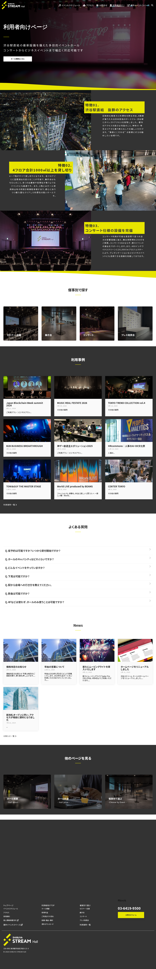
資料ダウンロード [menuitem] (48, 924)
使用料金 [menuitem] (45, 912)
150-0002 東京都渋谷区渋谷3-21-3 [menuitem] (16, 948)
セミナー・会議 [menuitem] (85, 908)
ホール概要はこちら (18, 59)
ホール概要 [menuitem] (45, 908)
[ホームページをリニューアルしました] (135, 650)
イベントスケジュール (71, 5)
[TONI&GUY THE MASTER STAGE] (27, 471)
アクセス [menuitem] (6, 912)
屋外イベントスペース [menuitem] (11, 924)
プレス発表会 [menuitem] (84, 920)
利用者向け (118, 5)
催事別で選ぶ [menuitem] (85, 905)
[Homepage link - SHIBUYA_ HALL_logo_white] (20, 944)
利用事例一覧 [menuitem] (85, 924)
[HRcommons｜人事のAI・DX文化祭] (129, 430)
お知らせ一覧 (9, 736)
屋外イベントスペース (140, 5)
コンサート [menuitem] (83, 916)
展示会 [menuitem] (82, 912)
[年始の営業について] (59, 650)
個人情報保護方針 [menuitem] (9, 920)
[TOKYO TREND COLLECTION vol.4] (129, 387)
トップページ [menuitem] (8, 905)
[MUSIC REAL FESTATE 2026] (78, 387)
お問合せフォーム (131, 915)
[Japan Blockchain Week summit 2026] (27, 387)
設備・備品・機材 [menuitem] (47, 920)
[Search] (152, 5)
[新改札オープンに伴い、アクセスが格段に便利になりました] (20, 698)
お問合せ (103, 5)
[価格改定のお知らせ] (20, 650)
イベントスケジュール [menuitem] (10, 908)
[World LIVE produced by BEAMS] (78, 471)
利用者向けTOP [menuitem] (48, 905)
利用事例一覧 (9, 504)
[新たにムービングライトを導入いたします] (97, 650)
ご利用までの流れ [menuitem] (48, 916)
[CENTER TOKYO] (129, 471)
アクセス (90, 5)
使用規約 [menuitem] (6, 916)
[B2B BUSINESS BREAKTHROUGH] (27, 430)
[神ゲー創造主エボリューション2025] (78, 430)
